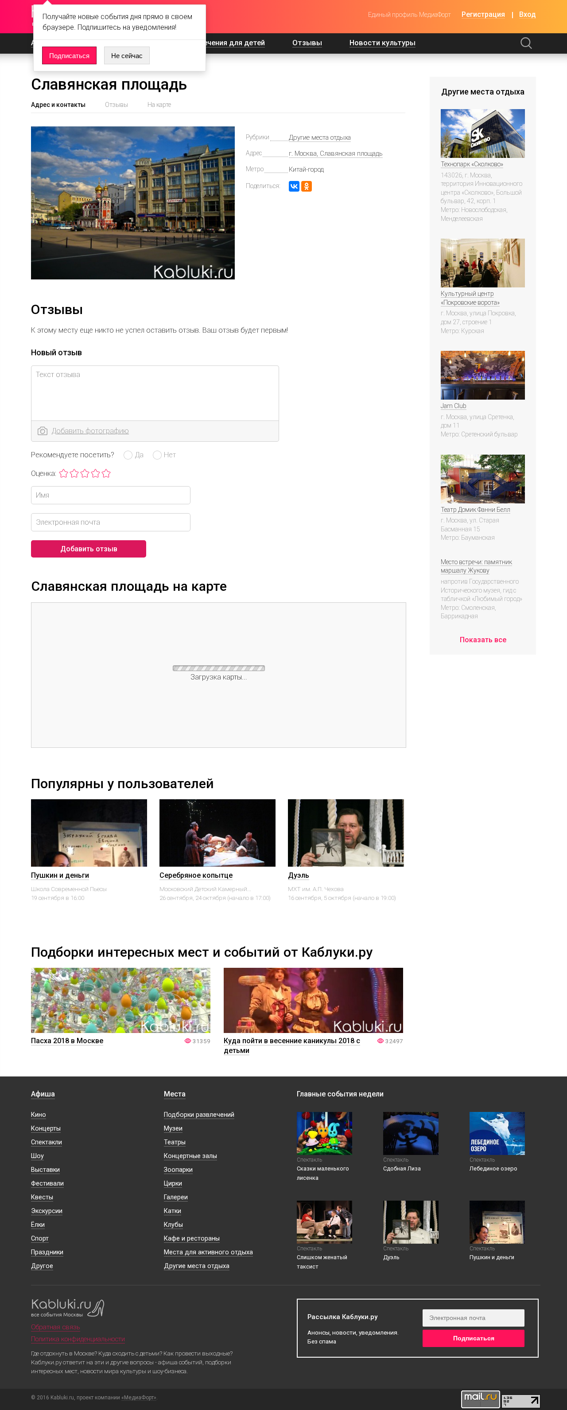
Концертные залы (190, 1156)
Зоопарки (178, 1170)
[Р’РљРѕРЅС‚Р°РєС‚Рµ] (294, 186)
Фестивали (47, 1183)
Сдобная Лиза (402, 1168)
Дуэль (298, 875)
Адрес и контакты (58, 104)
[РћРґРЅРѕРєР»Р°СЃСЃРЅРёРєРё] (306, 186)
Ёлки (38, 1225)
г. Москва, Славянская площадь (336, 153)
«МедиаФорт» (138, 1398)
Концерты (46, 1128)
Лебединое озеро (493, 1168)
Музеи (173, 1128)
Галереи (176, 1197)
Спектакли (46, 1142)
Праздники (47, 1252)
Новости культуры (383, 43)
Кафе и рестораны (192, 1238)
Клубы (173, 1225)
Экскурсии (46, 1211)
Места (175, 1094)
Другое (42, 1266)
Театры (175, 1142)
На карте (159, 104)
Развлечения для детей (223, 43)
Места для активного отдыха (208, 1252)
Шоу (37, 1156)
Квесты (42, 1197)
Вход (527, 15)
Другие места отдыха (320, 137)
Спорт (40, 1238)
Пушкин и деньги (60, 875)
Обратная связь (55, 1327)
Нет (170, 455)
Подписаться (69, 55)
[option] (89, 863)
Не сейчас (127, 55)
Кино (38, 1115)
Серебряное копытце (196, 875)
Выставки (45, 1170)
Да (139, 455)
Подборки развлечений (199, 1115)
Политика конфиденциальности (78, 1339)
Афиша (43, 1094)
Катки (172, 1211)
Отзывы (307, 43)
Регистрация (483, 15)
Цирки (173, 1183)
